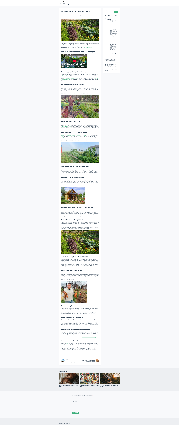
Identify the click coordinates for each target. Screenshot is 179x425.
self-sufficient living (64, 75)
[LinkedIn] (94, 355)
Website (98, 398)
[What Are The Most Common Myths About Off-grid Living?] (110, 378)
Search (106, 10)
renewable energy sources (66, 126)
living (67, 343)
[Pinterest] (85, 355)
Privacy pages (114, 2)
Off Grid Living (104, 2)
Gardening (109, 2)
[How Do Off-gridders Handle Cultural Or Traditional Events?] (89, 378)
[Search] (119, 2)
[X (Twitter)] (75, 355)
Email (86, 398)
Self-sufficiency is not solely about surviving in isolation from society (73, 135)
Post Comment (75, 412)
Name (74, 398)
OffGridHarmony (64, 4)
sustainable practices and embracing (71, 78)
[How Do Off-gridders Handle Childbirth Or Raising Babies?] (69, 378)
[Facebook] (66, 355)
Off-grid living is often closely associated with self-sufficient (72, 123)
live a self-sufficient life (88, 47)
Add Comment (75, 401)
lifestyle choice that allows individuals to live (69, 137)
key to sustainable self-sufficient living (89, 337)
